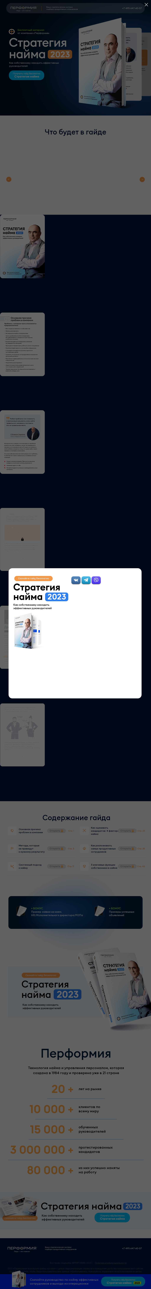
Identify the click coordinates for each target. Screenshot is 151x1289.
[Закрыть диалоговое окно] (146, 4)
